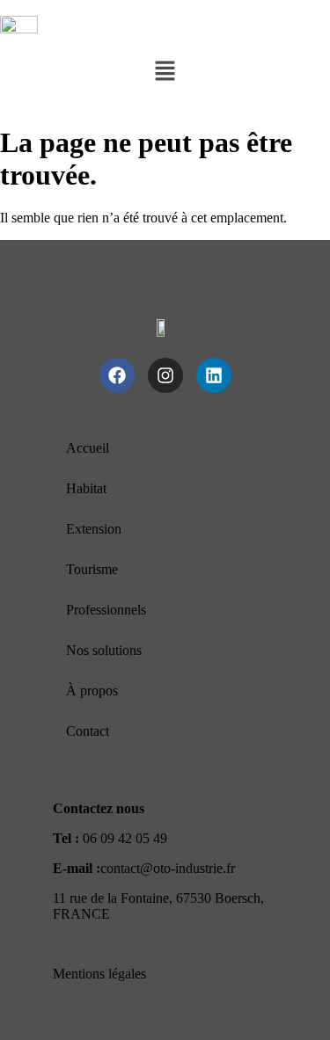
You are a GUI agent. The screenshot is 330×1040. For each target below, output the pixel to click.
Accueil (87, 447)
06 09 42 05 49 (125, 838)
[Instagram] (165, 375)
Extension (93, 528)
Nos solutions (104, 650)
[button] (164, 72)
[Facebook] (117, 375)
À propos (92, 690)
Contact (87, 731)
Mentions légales (99, 973)
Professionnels (106, 609)
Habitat (86, 488)
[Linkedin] (213, 375)
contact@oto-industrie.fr (167, 868)
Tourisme (92, 569)
